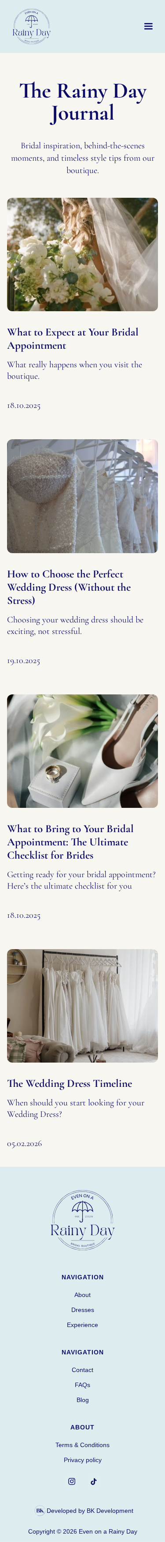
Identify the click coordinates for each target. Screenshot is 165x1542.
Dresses (82, 1309)
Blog (83, 1399)
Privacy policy (83, 1459)
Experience (82, 1324)
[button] (148, 26)
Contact (82, 1369)
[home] (31, 26)
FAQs (82, 1384)
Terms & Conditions (82, 1444)
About (82, 1294)
